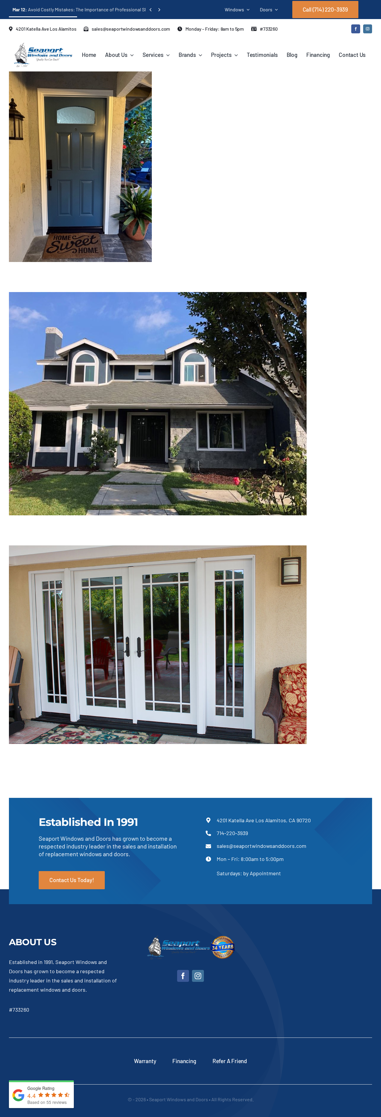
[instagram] (367, 28)
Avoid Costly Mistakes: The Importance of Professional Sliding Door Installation (102, 9)
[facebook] (355, 28)
